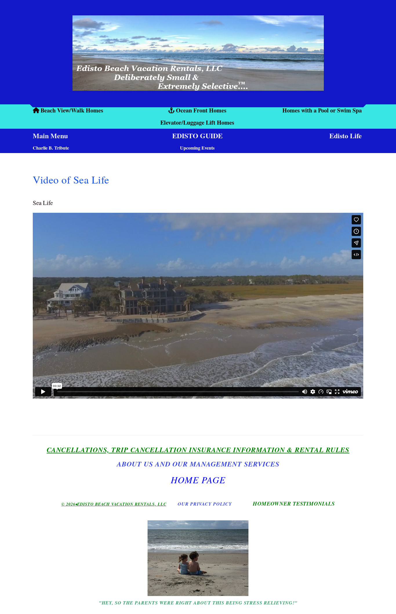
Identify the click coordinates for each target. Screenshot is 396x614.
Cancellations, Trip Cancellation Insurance (139, 450)
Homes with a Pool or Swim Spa (322, 110)
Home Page (198, 479)
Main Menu (50, 135)
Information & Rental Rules (290, 450)
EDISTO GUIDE (197, 135)
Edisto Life (345, 135)
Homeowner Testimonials (294, 503)
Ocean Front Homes (201, 110)
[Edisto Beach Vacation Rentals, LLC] (198, 53)
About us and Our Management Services (198, 464)
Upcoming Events (197, 147)
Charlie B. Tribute (51, 147)
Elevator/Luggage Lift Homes (197, 122)
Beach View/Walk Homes (72, 110)
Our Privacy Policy (205, 504)
